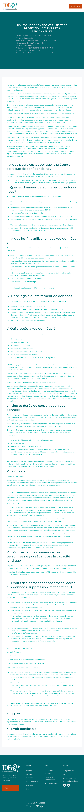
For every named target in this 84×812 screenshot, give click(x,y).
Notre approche (32, 781)
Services (29, 771)
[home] (10, 6)
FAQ (28, 789)
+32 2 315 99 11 (68, 775)
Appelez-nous (75, 6)
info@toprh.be (68, 771)
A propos (29, 785)
